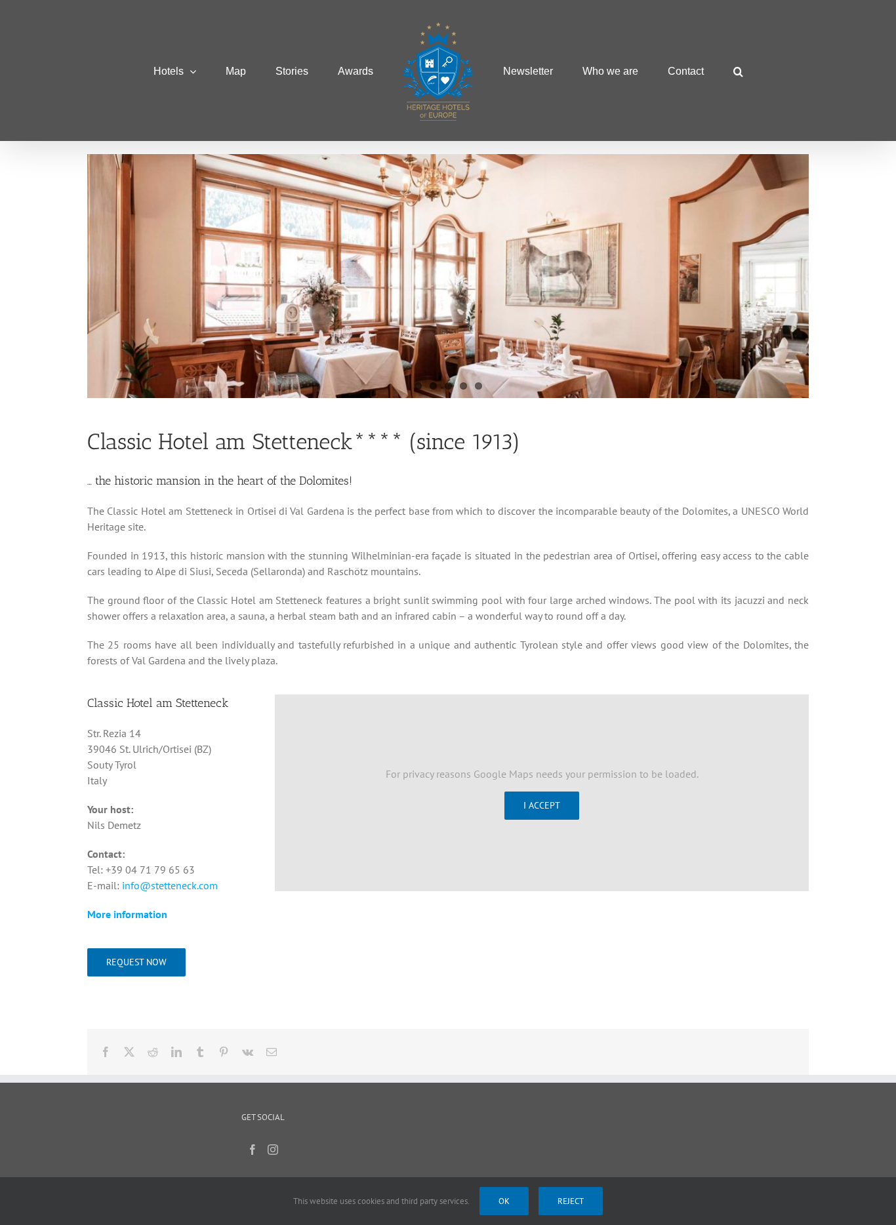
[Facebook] (252, 1149)
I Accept (541, 805)
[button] (677, 70)
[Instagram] (273, 1149)
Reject (571, 1201)
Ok (504, 1201)
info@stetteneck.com (170, 885)
